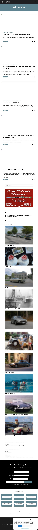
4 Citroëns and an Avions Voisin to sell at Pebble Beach (14, 442)
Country (11, 478)
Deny (23, 526)
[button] (30, 519)
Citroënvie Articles (7, 32)
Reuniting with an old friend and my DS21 (16, 34)
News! (7, 524)
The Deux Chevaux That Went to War (11, 456)
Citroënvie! (13, 64)
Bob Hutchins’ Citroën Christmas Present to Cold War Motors (19, 67)
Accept (20, 526)
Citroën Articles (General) (8, 168)
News (12, 32)
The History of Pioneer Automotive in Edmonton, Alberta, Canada (18, 136)
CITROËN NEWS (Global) (18, 168)
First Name (11, 472)
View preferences (29, 526)
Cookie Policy (23, 528)
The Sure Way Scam (8, 452)
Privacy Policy (27, 528)
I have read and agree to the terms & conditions (19, 484)
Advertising (12, 524)
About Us (3, 524)
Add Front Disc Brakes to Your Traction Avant (12, 449)
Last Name (11, 475)
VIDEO (20, 64)
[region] (19, 198)
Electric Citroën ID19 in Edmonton (14, 170)
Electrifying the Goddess (11, 102)
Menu (36, 2)
